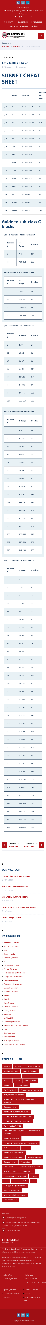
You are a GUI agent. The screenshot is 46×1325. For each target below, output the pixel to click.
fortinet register (10, 1162)
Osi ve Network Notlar (33, 845)
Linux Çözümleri (9, 1010)
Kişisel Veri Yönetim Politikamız (15, 886)
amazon (7, 1066)
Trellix (6, 1029)
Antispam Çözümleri (11, 942)
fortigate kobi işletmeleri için (14, 972)
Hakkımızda (29, 1275)
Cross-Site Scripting (30, 1071)
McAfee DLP (8, 1018)
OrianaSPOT (42, 1283)
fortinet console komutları (13, 1157)
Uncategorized (9, 1036)
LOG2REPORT (27, 1171)
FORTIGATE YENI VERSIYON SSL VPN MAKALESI (20, 1143)
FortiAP (7, 1080)
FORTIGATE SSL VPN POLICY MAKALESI (17, 1116)
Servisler (13, 26)
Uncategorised (9, 1033)
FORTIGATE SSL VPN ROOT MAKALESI (17, 1121)
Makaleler (22, 67)
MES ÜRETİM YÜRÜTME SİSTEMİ (15, 897)
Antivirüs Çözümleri (11, 946)
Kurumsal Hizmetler (11, 1006)
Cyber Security (9, 954)
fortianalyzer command (32, 1075)
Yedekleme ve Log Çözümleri (14, 1044)
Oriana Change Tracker (11, 917)
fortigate (7, 1085)
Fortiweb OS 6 (9, 1166)
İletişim (34, 26)
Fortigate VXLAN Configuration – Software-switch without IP (22, 1132)
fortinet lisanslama (34, 1157)
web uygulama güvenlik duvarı (14, 1185)
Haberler (7, 995)
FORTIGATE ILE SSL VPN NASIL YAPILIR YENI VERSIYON (19, 1101)
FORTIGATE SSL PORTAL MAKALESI (16, 1112)
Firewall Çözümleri (10, 969)
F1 (4, 961)
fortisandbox (25, 1162)
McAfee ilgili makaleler (12, 1021)
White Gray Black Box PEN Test (15, 1195)
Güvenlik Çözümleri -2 (12, 991)
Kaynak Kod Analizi (10, 1171)
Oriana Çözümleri (31, 1278)
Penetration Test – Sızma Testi (15, 1176)
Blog (5, 950)
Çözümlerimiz (21, 22)
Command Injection (33, 1066)
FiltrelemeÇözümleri (11, 965)
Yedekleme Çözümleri (11, 1293)
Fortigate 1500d (10, 1090)
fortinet (26, 1148)
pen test (34, 1176)
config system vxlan (11, 1071)
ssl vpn (15, 1181)
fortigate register (10, 1107)
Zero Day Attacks (10, 1199)
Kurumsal (24, 26)
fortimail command (11, 1148)
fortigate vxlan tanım (11, 1138)
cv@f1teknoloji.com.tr (25, 17)
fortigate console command (31, 1090)
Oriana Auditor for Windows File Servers (19, 907)
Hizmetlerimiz (36, 22)
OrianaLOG (31, 1283)
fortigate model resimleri (13, 976)
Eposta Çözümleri (10, 1289)
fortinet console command (13, 1152)
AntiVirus (18, 1066)
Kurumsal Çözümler (16, 845)
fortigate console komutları (14, 1094)
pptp (6, 1181)
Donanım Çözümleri (11, 957)
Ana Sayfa (8, 22)
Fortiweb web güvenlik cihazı (30, 1166)
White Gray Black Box (11, 1190)
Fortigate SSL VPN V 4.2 (12, 1126)
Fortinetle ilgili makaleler (13, 984)
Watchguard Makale (11, 1040)
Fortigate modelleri (11, 980)
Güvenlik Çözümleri (11, 987)
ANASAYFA (8, 1275)
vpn (33, 1181)
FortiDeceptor (30, 1080)
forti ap (17, 1080)
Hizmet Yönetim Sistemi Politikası (16, 876)
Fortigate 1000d (22, 1085)
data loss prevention (11, 1075)
